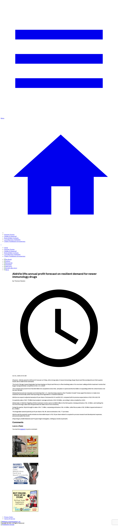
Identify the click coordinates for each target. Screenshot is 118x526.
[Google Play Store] (10, 268)
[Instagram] (8, 263)
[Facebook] (8, 259)
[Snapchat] (8, 264)
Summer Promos (9, 234)
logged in (22, 429)
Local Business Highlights (12, 240)
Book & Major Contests (11, 238)
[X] (7, 261)
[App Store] (8, 266)
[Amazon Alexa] (6, 270)
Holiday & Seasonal (10, 236)
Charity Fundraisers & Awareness (14, 241)
